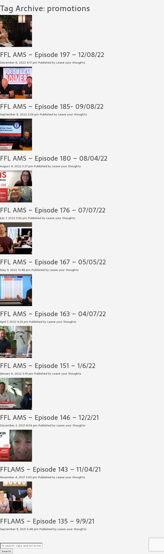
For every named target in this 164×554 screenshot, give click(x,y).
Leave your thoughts (70, 62)
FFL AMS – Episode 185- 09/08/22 (52, 106)
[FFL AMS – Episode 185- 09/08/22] (16, 96)
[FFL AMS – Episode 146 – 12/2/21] (16, 407)
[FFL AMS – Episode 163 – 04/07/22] (16, 304)
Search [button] (6, 551)
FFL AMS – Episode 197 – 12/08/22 (52, 54)
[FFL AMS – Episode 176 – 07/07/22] (16, 200)
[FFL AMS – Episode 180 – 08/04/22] (16, 148)
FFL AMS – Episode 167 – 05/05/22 (53, 262)
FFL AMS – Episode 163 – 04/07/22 (53, 314)
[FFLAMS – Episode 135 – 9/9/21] (16, 511)
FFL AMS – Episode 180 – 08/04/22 (53, 158)
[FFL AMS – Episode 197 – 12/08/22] (16, 44)
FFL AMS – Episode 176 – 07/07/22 (52, 210)
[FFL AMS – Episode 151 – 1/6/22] (16, 355)
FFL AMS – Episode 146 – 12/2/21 (49, 417)
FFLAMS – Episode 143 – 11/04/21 (50, 469)
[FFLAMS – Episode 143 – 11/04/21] (16, 459)
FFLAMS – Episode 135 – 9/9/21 (47, 521)
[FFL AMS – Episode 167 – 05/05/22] (16, 252)
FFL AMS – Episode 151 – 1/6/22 (47, 366)
